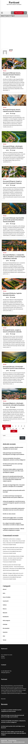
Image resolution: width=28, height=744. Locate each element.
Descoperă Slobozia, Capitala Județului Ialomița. (12, 294)
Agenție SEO (4, 740)
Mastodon (3, 698)
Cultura (4, 605)
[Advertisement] (14, 32)
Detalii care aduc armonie (9, 513)
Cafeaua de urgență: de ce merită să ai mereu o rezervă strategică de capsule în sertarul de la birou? (14, 503)
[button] (12, 12)
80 (23, 428)
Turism (4, 70)
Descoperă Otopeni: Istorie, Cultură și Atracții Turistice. (12, 110)
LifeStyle (5, 624)
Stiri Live (3, 658)
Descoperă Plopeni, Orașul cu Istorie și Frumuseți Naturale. (12, 182)
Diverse (4, 608)
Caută (4, 435)
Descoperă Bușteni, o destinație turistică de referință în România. (14, 404)
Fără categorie (6, 620)
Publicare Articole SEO (6, 742)
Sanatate (5, 632)
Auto (4, 593)
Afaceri (4, 589)
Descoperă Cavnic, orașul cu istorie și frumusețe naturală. (12, 331)
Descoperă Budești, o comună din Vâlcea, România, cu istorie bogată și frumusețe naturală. (14, 256)
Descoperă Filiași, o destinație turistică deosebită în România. (13, 147)
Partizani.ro (10, 685)
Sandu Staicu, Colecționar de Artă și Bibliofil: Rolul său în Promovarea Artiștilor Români (14, 542)
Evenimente (6, 616)
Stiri (4, 636)
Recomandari (6, 628)
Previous (6, 426)
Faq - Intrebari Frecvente (6, 654)
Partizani (14, 2)
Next (14, 431)
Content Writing (12, 740)
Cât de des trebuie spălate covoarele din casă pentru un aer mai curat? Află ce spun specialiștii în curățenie (13, 471)
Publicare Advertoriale (19, 742)
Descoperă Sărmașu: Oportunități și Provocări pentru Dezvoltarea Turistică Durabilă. (13, 219)
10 (16, 428)
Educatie (5, 612)
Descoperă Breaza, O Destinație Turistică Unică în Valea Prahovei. (14, 367)
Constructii (5, 601)
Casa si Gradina (6, 597)
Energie (3, 656)
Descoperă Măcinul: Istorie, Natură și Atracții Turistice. (12, 74)
